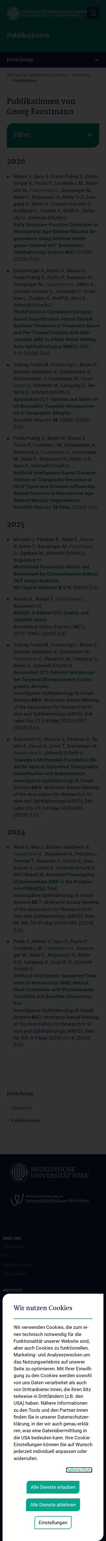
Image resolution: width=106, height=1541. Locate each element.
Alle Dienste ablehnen (53, 1504)
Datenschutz (79, 1470)
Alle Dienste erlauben (53, 1487)
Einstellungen (53, 1522)
